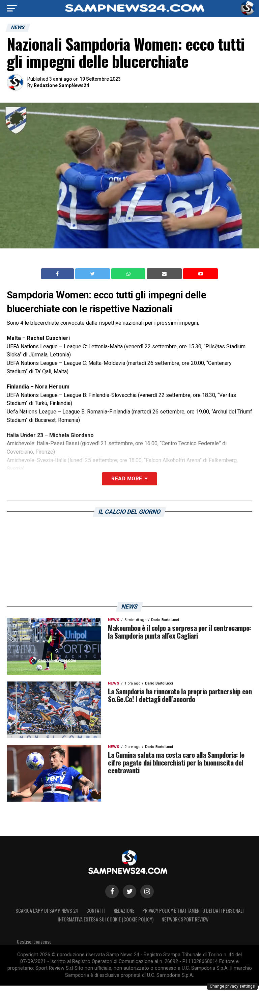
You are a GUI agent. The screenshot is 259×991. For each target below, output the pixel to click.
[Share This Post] (129, 273)
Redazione (124, 910)
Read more (126, 479)
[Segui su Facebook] (112, 891)
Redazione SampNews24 (61, 85)
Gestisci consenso (34, 941)
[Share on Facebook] (58, 273)
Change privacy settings (232, 986)
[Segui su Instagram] (147, 891)
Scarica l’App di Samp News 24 (47, 910)
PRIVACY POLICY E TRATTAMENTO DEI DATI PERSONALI (193, 910)
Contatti (96, 910)
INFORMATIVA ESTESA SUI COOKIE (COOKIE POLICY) (105, 919)
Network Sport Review (185, 919)
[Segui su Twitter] (129, 891)
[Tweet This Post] (93, 273)
